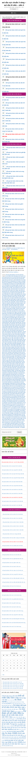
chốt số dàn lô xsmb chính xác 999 (16, 358)
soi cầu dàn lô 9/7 (21, 387)
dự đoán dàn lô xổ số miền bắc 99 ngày (13, 378)
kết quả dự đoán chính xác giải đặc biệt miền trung (12, 599)
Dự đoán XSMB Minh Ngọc (13, 710)
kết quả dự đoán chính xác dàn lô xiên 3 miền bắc (12, 526)
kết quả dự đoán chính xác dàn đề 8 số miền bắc (12, 497)
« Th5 (3, 674)
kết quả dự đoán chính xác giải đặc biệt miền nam (12, 558)
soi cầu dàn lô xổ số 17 (20, 405)
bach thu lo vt (11, 279)
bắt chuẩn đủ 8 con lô (18, 279)
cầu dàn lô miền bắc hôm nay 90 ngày (13, 298)
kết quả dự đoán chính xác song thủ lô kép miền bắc (13, 477)
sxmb (24, 737)
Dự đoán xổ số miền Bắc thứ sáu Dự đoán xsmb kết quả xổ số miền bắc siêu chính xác (14, 720)
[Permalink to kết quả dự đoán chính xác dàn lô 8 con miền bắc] (13, 264)
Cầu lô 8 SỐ (8, 311)
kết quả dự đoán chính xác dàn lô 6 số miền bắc (13, 514)
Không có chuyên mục (7, 725)
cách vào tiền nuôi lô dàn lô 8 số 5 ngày (10, 290)
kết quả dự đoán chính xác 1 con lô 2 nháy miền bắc (13, 462)
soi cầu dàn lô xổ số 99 (15, 407)
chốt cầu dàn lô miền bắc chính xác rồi (10, 321)
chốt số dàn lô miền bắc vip (16, 344)
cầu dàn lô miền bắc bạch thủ (16, 294)
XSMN (20, 742)
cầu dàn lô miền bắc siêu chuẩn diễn (13, 301)
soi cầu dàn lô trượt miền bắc (17, 404)
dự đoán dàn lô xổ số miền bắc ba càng (13, 378)
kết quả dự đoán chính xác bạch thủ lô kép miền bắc (13, 473)
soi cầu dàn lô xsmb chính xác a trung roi (14, 419)
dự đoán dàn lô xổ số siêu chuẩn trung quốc (13, 384)
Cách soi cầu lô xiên (11, 700)
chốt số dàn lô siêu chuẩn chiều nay (12, 348)
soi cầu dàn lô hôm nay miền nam (11, 389)
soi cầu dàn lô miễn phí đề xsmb (17, 398)
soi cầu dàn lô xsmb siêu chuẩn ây (12, 423)
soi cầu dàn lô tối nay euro (12, 401)
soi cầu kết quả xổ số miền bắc (14, 735)
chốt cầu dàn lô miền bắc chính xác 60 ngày (16, 320)
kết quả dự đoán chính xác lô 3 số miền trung (11, 626)
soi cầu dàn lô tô (15, 400)
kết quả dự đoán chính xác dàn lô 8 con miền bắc (13, 244)
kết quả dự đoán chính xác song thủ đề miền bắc (12, 485)
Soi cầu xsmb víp (19, 274)
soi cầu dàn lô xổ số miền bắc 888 (13, 411)
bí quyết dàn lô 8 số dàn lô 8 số (9, 283)
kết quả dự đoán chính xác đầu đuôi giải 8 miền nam (13, 578)
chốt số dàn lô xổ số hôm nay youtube (13, 355)
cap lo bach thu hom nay (15, 291)
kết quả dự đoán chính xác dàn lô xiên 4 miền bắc (12, 530)
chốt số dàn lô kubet (18, 339)
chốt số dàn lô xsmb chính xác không (13, 359)
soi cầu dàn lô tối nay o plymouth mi (15, 402)
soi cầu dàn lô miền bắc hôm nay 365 (9, 392)
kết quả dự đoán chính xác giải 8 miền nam (11, 562)
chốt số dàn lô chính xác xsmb (8, 334)
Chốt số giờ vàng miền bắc (9, 696)
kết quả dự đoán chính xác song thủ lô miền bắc (12, 470)
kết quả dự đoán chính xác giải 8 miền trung (11, 603)
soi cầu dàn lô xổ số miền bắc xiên (13, 417)
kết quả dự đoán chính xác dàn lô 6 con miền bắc (13, 683)
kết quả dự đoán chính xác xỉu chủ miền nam (11, 554)
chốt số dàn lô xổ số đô (16, 352)
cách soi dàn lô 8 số (17, 287)
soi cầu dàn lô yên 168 (8, 426)
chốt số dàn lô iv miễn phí (19, 338)
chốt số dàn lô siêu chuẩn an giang (13, 346)
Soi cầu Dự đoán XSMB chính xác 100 (13, 733)
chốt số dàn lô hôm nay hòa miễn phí (15, 336)
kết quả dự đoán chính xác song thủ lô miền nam (12, 574)
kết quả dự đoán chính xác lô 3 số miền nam (11, 586)
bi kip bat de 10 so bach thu (13, 282)
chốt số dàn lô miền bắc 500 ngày (18, 340)
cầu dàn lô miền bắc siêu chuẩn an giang (14, 300)
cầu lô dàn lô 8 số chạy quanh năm (14, 313)
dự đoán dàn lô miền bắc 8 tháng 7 (13, 369)
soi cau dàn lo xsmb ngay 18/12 (14, 420)
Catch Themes (17, 754)
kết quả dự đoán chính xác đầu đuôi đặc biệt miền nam (13, 582)
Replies (22, 427)
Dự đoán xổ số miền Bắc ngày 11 (19, 717)
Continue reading (14, 272)
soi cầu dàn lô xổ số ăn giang (14, 409)
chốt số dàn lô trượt (6, 351)
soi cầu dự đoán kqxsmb (14, 731)
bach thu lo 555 (19, 277)
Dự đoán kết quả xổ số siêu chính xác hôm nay (14, 706)
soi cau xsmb (7, 729)
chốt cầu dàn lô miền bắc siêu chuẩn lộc (10, 326)
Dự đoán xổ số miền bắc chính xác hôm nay (13, 715)
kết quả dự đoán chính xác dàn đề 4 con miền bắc (13, 685)
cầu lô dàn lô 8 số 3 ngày (12, 312)
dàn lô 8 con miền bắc (16, 365)
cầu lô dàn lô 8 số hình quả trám (8, 316)
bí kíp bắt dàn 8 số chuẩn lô (15, 281)
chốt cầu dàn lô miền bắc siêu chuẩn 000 (13, 323)
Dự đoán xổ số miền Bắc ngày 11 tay (9, 718)
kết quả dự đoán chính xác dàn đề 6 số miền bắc (12, 493)
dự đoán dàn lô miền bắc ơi (13, 373)
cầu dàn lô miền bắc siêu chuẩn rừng (13, 303)
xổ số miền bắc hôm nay (15, 744)
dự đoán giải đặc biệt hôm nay (17, 703)
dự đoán (8, 703)
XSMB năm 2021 (12, 742)
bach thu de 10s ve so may (10, 277)
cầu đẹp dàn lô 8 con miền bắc (12, 309)
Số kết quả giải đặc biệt (6, 738)
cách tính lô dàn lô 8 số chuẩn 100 (18, 289)
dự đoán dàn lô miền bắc (11, 367)
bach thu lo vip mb (10, 278)
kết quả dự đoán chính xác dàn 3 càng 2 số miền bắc (13, 537)
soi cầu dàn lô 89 (14, 387)
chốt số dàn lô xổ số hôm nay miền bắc (14, 354)
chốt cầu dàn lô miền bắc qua (15, 322)
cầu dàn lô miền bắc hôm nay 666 (17, 298)
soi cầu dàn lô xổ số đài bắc (13, 410)
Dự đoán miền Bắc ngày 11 (13, 709)
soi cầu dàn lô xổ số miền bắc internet (13, 414)
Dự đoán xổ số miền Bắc (14, 711)
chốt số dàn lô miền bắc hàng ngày (14, 343)
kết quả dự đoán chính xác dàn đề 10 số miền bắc (12, 501)
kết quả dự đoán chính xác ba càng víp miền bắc (13, 686)
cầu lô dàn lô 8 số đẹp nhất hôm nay (18, 314)
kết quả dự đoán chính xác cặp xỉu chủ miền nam (12, 570)
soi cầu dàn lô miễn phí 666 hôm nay (11, 397)
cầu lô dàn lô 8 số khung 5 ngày (14, 318)
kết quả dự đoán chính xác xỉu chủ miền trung (11, 595)
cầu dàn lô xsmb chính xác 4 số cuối (18, 307)
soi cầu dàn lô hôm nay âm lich (8, 388)
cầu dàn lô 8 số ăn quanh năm (16, 292)
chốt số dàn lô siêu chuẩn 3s (16, 345)
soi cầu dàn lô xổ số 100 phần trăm (13, 404)
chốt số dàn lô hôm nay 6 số (11, 335)
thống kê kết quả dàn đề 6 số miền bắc (11, 427)
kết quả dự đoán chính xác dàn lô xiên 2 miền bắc (12, 522)
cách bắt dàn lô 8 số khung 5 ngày (11, 285)
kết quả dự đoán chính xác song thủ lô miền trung (12, 614)
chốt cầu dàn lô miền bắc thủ (13, 329)
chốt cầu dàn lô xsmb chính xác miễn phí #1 (13, 331)
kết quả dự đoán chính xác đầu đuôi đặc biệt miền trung (13, 622)
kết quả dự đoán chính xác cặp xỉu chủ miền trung (12, 610)
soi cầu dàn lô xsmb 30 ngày (16, 418)
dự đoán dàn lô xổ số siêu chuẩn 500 (12, 380)
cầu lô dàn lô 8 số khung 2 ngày (10, 317)
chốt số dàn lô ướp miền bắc (16, 351)
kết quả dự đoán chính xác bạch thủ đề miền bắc (12, 481)
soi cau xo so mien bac (19, 727)
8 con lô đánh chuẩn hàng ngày (11, 276)
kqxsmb (12, 726)
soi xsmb (19, 737)
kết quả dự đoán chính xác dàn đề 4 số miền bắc (12, 489)
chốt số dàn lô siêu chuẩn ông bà (18, 349)
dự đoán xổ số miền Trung (14, 723)
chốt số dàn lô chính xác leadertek (18, 332)
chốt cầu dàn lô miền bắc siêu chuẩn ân (17, 325)
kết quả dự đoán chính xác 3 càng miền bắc (11, 534)
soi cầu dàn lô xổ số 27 (6, 406)
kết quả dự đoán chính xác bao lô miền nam (11, 566)
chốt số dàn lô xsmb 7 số (11, 357)
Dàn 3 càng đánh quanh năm (12, 702)
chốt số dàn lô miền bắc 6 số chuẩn (9, 342)
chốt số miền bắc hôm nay (13, 696)
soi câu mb (15, 729)
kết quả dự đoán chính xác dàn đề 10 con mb (12, 682)
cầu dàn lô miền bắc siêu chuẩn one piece (14, 303)
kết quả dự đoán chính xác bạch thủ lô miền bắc (12, 466)
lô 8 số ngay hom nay (19, 386)
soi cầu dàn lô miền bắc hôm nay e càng (10, 395)
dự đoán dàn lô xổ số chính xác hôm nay (13, 375)
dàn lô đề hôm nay (15, 366)
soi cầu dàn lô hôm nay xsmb (12, 391)
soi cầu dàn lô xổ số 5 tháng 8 (18, 406)
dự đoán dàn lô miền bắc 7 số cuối (16, 369)
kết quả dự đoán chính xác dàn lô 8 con (14, 385)
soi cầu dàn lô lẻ (22, 391)
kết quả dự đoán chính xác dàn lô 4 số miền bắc (12, 505)
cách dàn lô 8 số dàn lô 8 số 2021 (16, 286)
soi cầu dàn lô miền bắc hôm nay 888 (17, 393)
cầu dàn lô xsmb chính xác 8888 (8, 308)
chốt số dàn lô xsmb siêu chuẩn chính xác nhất (13, 363)
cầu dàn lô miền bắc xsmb (14, 305)
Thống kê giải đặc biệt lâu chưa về (16, 738)
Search (19, 432)
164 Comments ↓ (14, 249)
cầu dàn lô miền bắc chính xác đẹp (11, 296)
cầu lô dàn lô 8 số (15, 311)
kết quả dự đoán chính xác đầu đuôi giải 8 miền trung (13, 618)
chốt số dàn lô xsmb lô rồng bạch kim (13, 362)
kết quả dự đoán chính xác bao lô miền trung (11, 606)
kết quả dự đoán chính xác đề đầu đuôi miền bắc (12, 545)
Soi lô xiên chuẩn (12, 737)
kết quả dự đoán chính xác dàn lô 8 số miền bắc (12, 518)
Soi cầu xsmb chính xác (11, 274)
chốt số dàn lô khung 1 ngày (7, 339)
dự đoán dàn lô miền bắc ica (12, 371)
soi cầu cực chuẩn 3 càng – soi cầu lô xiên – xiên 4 (14, 3)
